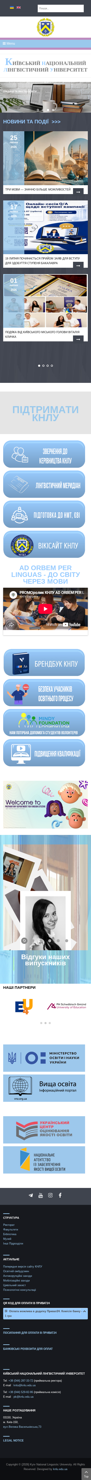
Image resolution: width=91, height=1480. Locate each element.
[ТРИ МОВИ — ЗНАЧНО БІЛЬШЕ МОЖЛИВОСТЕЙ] (78, 192)
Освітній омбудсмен (16, 1271)
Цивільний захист (14, 1285)
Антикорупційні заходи (17, 1275)
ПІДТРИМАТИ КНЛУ (45, 413)
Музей (7, 1238)
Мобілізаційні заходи (16, 1280)
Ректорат (9, 1224)
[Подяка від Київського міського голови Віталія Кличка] (78, 339)
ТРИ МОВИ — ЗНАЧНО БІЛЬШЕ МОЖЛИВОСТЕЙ (37, 189)
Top (86, 1476)
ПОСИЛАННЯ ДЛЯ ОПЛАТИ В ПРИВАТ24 (30, 1332)
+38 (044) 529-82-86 (21, 1392)
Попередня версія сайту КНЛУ (22, 1266)
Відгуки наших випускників (45, 960)
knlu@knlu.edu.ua (25, 1385)
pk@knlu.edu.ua (23, 1396)
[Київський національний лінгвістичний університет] (45, 27)
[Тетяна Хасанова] (45, 897)
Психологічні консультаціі (19, 1289)
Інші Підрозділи (13, 1243)
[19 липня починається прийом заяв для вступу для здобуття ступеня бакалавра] (78, 266)
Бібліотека (9, 1234)
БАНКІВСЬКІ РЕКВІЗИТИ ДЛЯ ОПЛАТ (28, 1348)
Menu (10, 43)
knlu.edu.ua (60, 1469)
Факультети (10, 1229)
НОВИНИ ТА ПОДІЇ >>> (32, 121)
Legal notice (13, 1440)
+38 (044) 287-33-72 (21, 1380)
